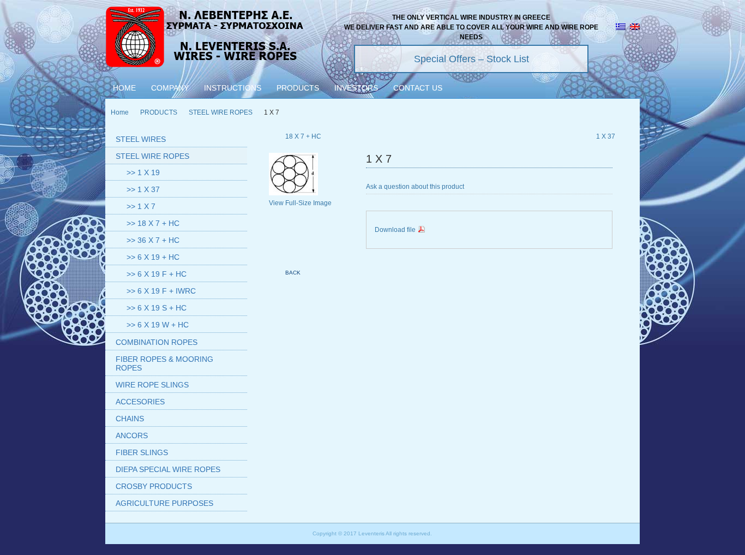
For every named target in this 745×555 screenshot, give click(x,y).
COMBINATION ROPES (156, 342)
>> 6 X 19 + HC (153, 257)
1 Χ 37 (605, 136)
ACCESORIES (140, 401)
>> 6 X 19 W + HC (158, 324)
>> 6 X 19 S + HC (157, 307)
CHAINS (130, 418)
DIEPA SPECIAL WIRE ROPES (168, 469)
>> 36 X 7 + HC (153, 240)
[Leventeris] (205, 38)
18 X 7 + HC (303, 136)
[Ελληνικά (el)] (621, 28)
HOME (124, 87)
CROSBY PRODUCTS (154, 486)
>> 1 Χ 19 (143, 172)
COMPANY (170, 87)
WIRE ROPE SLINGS (152, 384)
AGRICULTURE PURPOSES (164, 503)
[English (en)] (635, 28)
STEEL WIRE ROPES (221, 112)
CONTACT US (417, 87)
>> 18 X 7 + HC (153, 223)
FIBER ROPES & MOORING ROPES (164, 363)
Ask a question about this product (415, 186)
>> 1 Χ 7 (141, 206)
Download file (396, 230)
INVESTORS (356, 87)
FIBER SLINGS (142, 452)
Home (120, 112)
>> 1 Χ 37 (143, 189)
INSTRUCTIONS (232, 87)
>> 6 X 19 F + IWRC (161, 291)
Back (293, 273)
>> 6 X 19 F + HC (157, 274)
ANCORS (132, 435)
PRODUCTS (298, 87)
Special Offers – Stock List (471, 58)
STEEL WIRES (141, 139)
